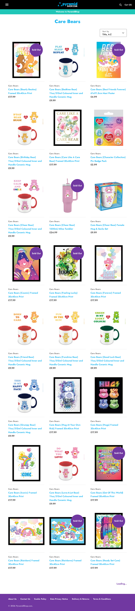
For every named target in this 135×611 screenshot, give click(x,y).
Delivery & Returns (80, 599)
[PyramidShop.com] (67, 4)
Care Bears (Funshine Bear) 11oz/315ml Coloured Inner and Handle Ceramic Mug (66, 360)
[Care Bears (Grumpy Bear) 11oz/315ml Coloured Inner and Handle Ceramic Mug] (26, 395)
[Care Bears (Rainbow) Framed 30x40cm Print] (26, 531)
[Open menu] (7, 4)
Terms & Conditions (102, 599)
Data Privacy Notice (59, 599)
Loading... (122, 583)
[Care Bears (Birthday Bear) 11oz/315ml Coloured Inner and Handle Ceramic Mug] (26, 128)
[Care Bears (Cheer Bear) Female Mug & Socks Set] (109, 195)
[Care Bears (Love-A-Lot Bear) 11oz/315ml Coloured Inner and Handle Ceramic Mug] (67, 463)
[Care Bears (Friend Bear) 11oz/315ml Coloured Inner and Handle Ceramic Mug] (26, 327)
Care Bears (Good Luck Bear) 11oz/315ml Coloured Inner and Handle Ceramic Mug (107, 360)
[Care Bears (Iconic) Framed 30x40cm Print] (26, 463)
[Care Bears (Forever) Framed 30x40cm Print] (109, 263)
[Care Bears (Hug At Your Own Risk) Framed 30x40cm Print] (67, 395)
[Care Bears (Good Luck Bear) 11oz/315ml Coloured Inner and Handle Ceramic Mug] (109, 327)
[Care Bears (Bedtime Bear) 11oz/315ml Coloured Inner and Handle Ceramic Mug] (67, 60)
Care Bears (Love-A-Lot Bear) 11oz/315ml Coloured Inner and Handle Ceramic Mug (66, 496)
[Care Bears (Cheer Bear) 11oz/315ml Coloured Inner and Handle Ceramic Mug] (26, 195)
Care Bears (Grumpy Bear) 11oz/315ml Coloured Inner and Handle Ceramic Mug (25, 428)
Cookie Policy (40, 599)
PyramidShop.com (24, 605)
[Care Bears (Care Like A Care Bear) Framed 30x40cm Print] (67, 128)
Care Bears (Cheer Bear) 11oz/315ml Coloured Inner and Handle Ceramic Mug (25, 228)
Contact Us (25, 599)
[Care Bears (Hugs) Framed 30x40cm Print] (109, 395)
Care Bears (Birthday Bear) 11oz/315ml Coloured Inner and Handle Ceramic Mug (25, 161)
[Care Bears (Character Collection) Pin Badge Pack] (109, 128)
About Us (12, 599)
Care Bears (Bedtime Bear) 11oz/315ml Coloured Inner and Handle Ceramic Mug (66, 93)
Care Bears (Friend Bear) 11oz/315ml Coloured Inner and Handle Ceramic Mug (25, 360)
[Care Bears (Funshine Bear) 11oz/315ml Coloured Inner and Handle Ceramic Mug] (67, 327)
